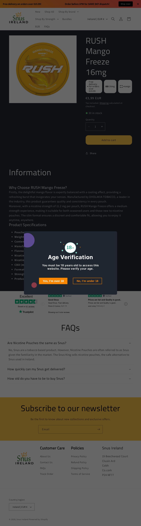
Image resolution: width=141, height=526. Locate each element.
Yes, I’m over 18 (53, 281)
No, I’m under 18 (87, 281)
